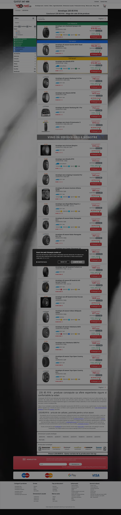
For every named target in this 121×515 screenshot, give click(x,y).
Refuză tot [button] (64, 262)
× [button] (86, 250)
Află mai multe (45, 258)
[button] (41, 262)
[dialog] (60, 257)
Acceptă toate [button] (77, 262)
